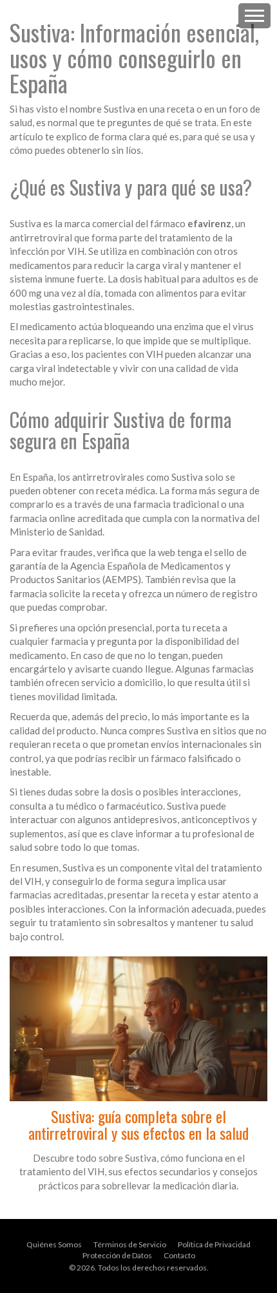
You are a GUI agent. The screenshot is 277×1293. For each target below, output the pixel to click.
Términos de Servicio (129, 1244)
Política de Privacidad (214, 1244)
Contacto (179, 1255)
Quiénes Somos (54, 1244)
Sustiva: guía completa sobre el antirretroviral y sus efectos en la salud (138, 1125)
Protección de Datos (117, 1255)
